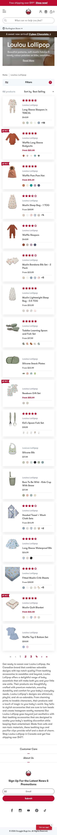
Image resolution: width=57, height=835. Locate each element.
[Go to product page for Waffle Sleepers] (12, 235)
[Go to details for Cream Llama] (35, 495)
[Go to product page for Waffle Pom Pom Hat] (12, 176)
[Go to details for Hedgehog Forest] (27, 310)
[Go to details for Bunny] (27, 432)
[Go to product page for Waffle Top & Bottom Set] (12, 637)
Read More (28, 60)
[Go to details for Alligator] (23, 432)
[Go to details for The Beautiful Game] (27, 123)
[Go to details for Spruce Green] (39, 155)
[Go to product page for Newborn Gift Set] (12, 393)
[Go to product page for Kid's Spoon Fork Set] (12, 423)
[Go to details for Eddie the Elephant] (39, 343)
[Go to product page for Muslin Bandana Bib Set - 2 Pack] (12, 266)
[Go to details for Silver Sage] (39, 462)
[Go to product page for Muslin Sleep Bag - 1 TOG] (12, 205)
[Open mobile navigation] (4, 11)
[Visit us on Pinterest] (36, 810)
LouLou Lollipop (30, 448)
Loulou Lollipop (30, 105)
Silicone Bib (28, 452)
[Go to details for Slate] (42, 462)
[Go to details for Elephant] (31, 432)
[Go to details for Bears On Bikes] (23, 310)
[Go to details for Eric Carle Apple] (35, 373)
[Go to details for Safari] (39, 528)
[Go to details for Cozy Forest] (35, 587)
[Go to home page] (28, 11)
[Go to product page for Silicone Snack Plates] (12, 364)
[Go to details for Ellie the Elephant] (31, 373)
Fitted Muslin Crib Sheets (35, 577)
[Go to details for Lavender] (35, 185)
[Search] (5, 20)
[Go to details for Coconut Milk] (31, 155)
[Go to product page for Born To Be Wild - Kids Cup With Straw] (12, 484)
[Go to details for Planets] (31, 558)
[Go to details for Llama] (39, 432)
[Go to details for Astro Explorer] (35, 310)
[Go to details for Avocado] (23, 462)
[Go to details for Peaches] (23, 403)
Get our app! (44, 827)
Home (5, 75)
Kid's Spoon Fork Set (33, 422)
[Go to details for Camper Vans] (27, 403)
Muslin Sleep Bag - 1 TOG (36, 205)
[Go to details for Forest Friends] (39, 587)
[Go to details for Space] (35, 462)
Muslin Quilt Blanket (33, 607)
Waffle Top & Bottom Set (35, 637)
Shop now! (42, 2)
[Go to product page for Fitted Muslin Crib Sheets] (12, 578)
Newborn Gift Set (31, 393)
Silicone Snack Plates (33, 363)
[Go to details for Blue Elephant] (31, 495)
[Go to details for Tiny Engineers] (39, 123)
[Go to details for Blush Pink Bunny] (27, 495)
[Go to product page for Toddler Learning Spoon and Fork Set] (12, 332)
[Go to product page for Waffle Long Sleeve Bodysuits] (12, 144)
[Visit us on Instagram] (20, 810)
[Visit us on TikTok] (45, 810)
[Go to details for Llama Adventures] (23, 123)
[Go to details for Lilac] (27, 647)
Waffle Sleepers (30, 235)
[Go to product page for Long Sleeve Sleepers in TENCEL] (12, 111)
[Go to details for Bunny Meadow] (35, 528)
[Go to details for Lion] (35, 432)
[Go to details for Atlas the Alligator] (23, 343)
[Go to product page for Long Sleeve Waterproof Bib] (12, 548)
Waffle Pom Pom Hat (33, 175)
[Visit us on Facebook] (12, 810)
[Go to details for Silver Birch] (27, 155)
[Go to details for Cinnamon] (23, 185)
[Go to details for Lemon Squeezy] (31, 123)
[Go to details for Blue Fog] (23, 647)
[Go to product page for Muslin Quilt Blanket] (12, 608)
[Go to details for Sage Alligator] (23, 495)
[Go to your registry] (45, 11)
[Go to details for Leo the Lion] (31, 343)
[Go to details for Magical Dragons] (35, 215)
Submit (28, 798)
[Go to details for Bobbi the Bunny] (27, 343)
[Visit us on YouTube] (28, 810)
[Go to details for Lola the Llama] (35, 343)
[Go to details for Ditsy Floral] (27, 558)
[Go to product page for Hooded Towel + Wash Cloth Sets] (12, 517)
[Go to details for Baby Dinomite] (39, 215)
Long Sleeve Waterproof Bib (37, 548)
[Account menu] (40, 11)
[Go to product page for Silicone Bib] (12, 453)
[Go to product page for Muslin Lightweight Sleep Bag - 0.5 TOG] (12, 299)
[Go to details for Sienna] (23, 155)
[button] (29, 100)
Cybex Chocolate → (40, 34)
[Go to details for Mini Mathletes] (35, 123)
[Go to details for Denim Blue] (39, 185)
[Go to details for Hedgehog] (31, 310)
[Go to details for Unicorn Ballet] (31, 215)
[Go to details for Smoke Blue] (35, 155)
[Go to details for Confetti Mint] (31, 462)
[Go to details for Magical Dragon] (31, 617)
